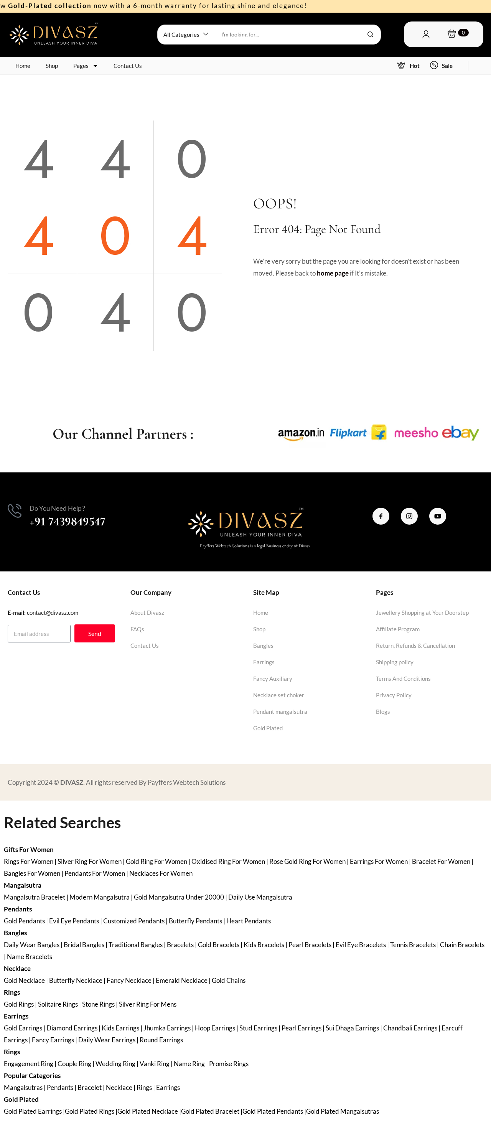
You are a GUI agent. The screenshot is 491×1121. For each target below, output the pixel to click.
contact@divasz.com (52, 612)
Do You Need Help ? (57, 508)
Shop (52, 65)
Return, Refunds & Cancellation (415, 645)
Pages (81, 65)
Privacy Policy (394, 695)
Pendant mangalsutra (280, 711)
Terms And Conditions (403, 678)
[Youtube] (437, 516)
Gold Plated (268, 728)
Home (22, 65)
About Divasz (147, 612)
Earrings (264, 662)
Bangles (263, 645)
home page (333, 273)
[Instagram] (409, 516)
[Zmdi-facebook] (380, 516)
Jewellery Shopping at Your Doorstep (422, 612)
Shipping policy (395, 662)
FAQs (137, 629)
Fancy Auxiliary (272, 678)
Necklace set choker (278, 695)
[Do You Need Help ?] (14, 511)
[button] (186, 34)
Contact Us (128, 65)
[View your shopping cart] (452, 34)
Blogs (383, 711)
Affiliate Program (398, 629)
